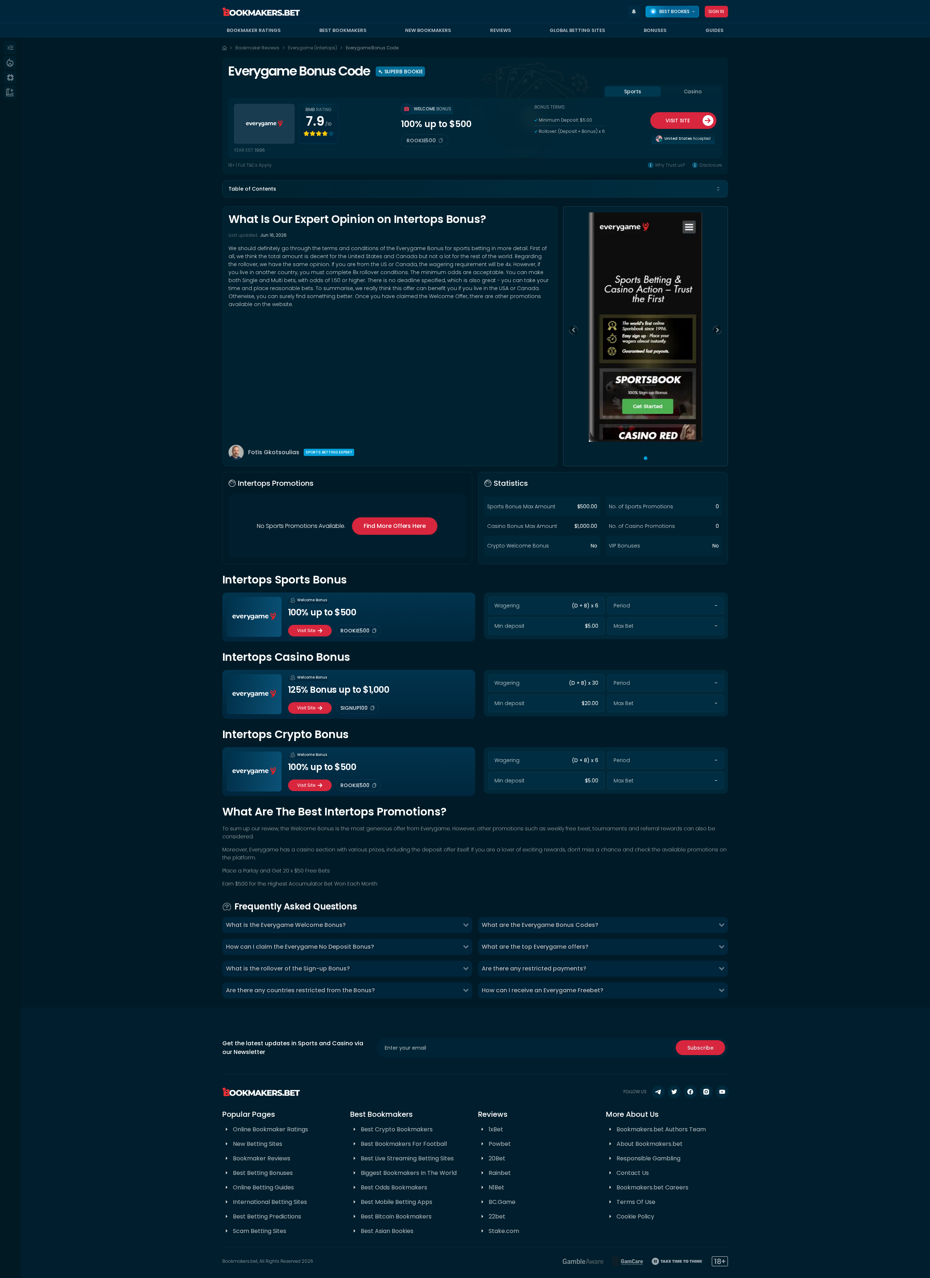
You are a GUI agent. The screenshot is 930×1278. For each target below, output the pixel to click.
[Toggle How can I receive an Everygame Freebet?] (721, 990)
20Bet (497, 1158)
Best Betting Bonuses (263, 1173)
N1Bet (496, 1187)
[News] (10, 92)
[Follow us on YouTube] (722, 1092)
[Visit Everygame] (264, 124)
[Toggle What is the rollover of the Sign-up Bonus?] (466, 969)
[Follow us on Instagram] (706, 1092)
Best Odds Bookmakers (394, 1187)
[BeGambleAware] (583, 1261)
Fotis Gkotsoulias (273, 452)
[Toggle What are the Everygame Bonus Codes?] (721, 925)
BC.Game (502, 1202)
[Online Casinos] (10, 77)
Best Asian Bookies (387, 1231)
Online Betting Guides (263, 1187)
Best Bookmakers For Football (404, 1144)
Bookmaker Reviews (257, 48)
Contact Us (632, 1173)
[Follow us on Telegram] (658, 1092)
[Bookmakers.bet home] (261, 11)
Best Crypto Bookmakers (397, 1129)
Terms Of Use (635, 1202)
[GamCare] (627, 1261)
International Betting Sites (270, 1202)
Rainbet (500, 1173)
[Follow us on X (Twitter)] (674, 1092)
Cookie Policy (635, 1216)
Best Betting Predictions (267, 1216)
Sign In (716, 11)
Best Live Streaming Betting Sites (407, 1158)
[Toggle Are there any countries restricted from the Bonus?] (466, 990)
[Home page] (224, 48)
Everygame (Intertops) (312, 48)
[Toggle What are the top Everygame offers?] (721, 947)
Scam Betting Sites (259, 1231)
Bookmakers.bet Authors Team (661, 1129)
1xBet (496, 1129)
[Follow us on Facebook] (690, 1092)
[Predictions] (10, 62)
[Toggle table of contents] (718, 188)
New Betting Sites (257, 1144)
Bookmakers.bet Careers (652, 1187)
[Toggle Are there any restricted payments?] (721, 969)
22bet (497, 1216)
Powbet (500, 1144)
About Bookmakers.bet (649, 1144)
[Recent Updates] (634, 11)
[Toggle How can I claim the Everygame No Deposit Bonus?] (466, 947)
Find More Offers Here (395, 526)
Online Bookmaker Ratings (270, 1129)
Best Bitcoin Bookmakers (396, 1216)
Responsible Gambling (648, 1158)
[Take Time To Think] (677, 1261)
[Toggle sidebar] (10, 47)
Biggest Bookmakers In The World (409, 1173)
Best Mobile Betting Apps (396, 1202)
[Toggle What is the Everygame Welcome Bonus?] (466, 925)
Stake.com (504, 1231)
